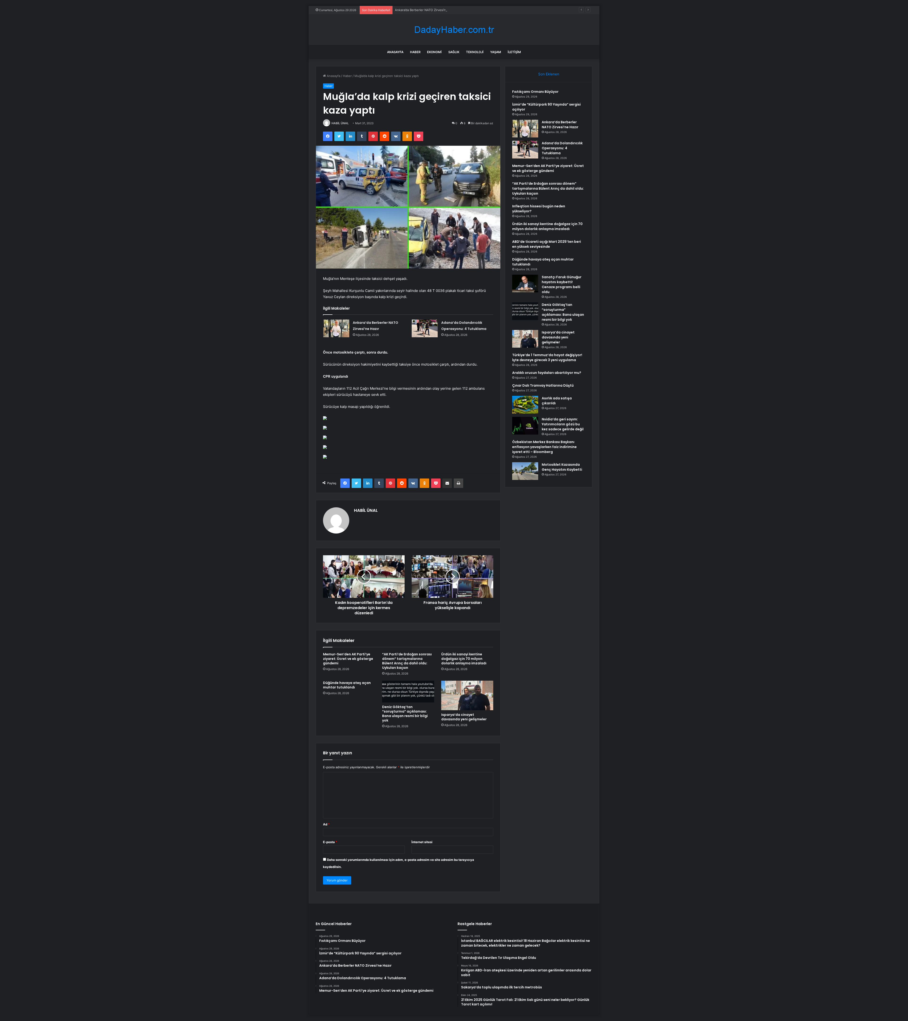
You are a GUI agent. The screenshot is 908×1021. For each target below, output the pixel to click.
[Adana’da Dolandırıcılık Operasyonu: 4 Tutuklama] (425, 328)
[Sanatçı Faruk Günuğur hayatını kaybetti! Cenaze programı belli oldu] (525, 283)
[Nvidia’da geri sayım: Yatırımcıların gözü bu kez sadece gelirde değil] (525, 426)
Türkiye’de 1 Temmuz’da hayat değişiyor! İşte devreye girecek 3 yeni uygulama (547, 357)
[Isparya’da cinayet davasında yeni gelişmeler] (467, 695)
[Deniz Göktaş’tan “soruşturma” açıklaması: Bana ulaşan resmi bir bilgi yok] (408, 691)
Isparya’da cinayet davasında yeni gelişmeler (464, 717)
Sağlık (453, 52)
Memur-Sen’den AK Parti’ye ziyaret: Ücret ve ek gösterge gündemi (348, 659)
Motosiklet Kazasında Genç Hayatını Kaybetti (562, 467)
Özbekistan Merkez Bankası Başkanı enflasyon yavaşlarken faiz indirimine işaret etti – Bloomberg (544, 447)
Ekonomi (434, 52)
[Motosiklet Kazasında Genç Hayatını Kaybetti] (525, 471)
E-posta (330, 842)
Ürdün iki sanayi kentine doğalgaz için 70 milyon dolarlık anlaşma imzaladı (463, 659)
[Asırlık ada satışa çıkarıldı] (525, 405)
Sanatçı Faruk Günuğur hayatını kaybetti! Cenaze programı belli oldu (561, 284)
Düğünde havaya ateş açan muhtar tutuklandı (347, 685)
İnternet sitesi (421, 842)
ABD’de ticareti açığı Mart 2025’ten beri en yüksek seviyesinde (546, 244)
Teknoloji (475, 52)
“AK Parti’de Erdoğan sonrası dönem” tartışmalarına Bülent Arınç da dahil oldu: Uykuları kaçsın (407, 661)
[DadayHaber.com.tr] (454, 29)
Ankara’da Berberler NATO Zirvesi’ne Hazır (425, 10)
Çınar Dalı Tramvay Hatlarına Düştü (543, 385)
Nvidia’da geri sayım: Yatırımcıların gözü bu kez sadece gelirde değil (563, 424)
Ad (326, 824)
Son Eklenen (548, 74)
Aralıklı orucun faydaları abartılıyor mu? (546, 372)
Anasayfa (395, 52)
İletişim (514, 52)
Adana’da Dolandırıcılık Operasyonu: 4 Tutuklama (562, 148)
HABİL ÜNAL (340, 123)
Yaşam (495, 52)
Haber (415, 52)
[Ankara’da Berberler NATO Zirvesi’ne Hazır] (336, 328)
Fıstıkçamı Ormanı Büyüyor (535, 91)
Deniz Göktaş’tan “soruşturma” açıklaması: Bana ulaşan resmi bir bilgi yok (405, 714)
